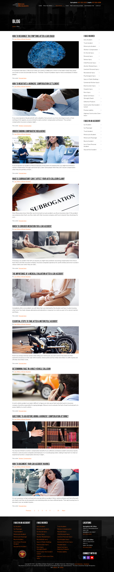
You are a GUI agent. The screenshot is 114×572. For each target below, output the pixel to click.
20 (58, 511)
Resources (59, 6)
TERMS (61, 567)
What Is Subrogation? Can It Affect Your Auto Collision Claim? (38, 178)
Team (67, 6)
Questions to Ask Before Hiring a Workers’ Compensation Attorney (40, 416)
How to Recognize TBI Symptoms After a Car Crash (33, 36)
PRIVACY (55, 567)
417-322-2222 (82, 2)
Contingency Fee (89, 6)
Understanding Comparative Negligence (29, 131)
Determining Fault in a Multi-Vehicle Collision (31, 368)
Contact (98, 6)
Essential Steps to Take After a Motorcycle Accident (35, 321)
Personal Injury (22, 78)
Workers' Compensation (25, 126)
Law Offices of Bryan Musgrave (22, 39)
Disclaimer (86, 564)
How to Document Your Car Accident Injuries (31, 463)
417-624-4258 (96, 2)
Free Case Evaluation (76, 6)
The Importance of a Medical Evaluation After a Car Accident (37, 273)
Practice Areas (47, 6)
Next (63, 511)
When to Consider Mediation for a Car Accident (32, 226)
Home (40, 6)
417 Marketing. (79, 564)
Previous (28, 511)
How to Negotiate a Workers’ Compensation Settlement (35, 83)
